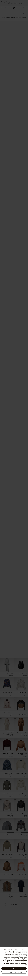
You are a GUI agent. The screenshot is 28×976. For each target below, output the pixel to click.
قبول (14, 968)
